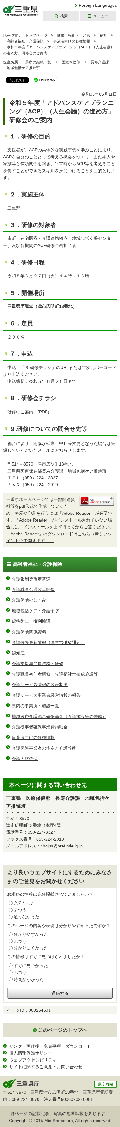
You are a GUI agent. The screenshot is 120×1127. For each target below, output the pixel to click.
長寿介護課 (99, 62)
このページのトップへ (62, 1030)
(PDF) (41, 411)
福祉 (103, 35)
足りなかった (26, 916)
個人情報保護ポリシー (30, 1052)
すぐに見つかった (31, 965)
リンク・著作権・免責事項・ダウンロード (50, 1046)
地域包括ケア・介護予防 (35, 610)
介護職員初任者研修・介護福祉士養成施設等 (55, 674)
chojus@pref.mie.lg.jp (62, 845)
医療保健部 (71, 62)
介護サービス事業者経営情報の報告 (46, 695)
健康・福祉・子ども (73, 35)
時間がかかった (29, 979)
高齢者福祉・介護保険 (25, 41)
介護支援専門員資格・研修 (37, 663)
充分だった (24, 903)
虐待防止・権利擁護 (31, 621)
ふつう (20, 909)
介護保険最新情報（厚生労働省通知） (48, 642)
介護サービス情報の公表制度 (40, 684)
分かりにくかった (31, 948)
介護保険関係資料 (29, 631)
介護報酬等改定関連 (31, 579)
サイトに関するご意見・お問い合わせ (45, 1066)
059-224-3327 (41, 832)
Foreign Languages (98, 5)
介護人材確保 (25, 758)
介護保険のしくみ (29, 599)
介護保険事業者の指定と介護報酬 (44, 748)
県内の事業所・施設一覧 (35, 705)
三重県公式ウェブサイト (20, 10)
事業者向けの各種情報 (71, 41)
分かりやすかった (31, 934)
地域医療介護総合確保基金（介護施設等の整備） (59, 716)
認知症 (18, 652)
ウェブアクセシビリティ (33, 1060)
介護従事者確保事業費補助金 (40, 726)
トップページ (36, 35)
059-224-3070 (25, 1099)
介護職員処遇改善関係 (33, 589)
